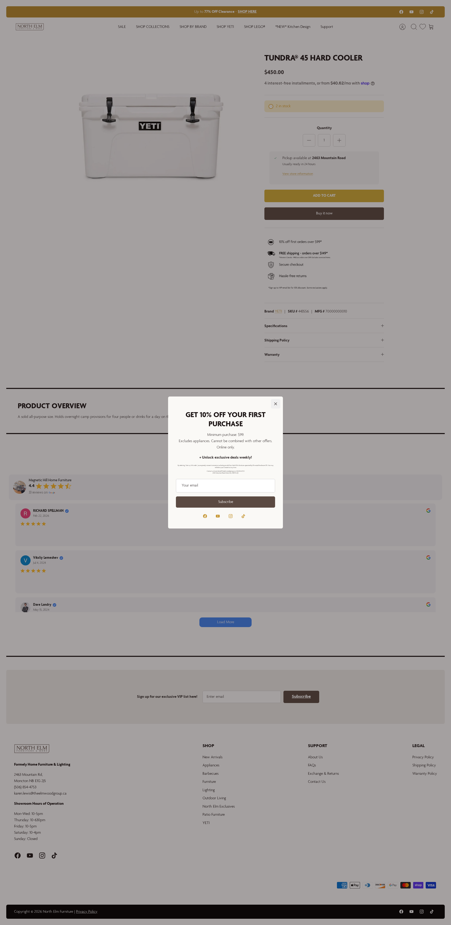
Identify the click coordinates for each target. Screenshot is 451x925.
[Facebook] (205, 516)
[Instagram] (230, 516)
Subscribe (225, 502)
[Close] (275, 404)
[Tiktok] (243, 516)
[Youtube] (218, 516)
